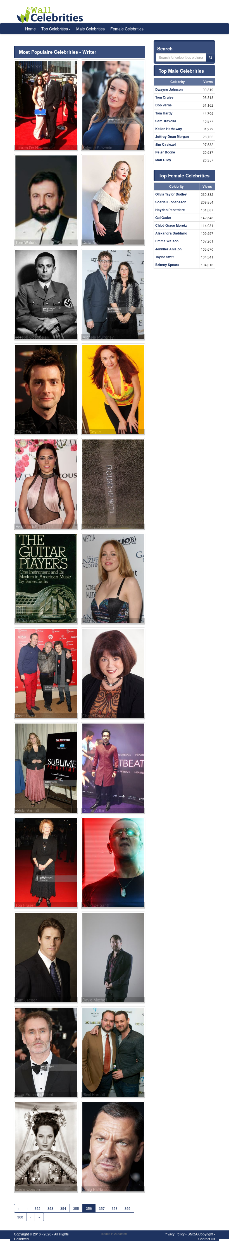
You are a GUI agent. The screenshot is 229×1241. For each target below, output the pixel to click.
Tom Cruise (164, 97)
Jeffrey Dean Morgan (172, 136)
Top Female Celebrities (184, 175)
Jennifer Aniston (168, 248)
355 (76, 1208)
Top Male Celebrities (181, 70)
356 (89, 1208)
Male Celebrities (90, 28)
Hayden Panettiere (170, 209)
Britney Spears (167, 264)
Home (30, 28)
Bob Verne (163, 105)
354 (63, 1208)
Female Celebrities (127, 28)
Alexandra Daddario (171, 233)
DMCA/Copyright (200, 1234)
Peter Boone (165, 152)
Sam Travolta (165, 120)
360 (20, 1217)
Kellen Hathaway (168, 128)
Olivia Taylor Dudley (171, 194)
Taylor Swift (164, 256)
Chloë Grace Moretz (171, 225)
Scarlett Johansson (170, 201)
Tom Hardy (164, 113)
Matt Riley (163, 159)
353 (50, 1208)
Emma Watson (166, 240)
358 (115, 1208)
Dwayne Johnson (169, 89)
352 (37, 1208)
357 (102, 1208)
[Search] (210, 57)
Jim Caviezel (165, 144)
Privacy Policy (174, 1234)
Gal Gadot (163, 217)
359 (127, 1208)
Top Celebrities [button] (54, 28)
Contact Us (206, 1238)
